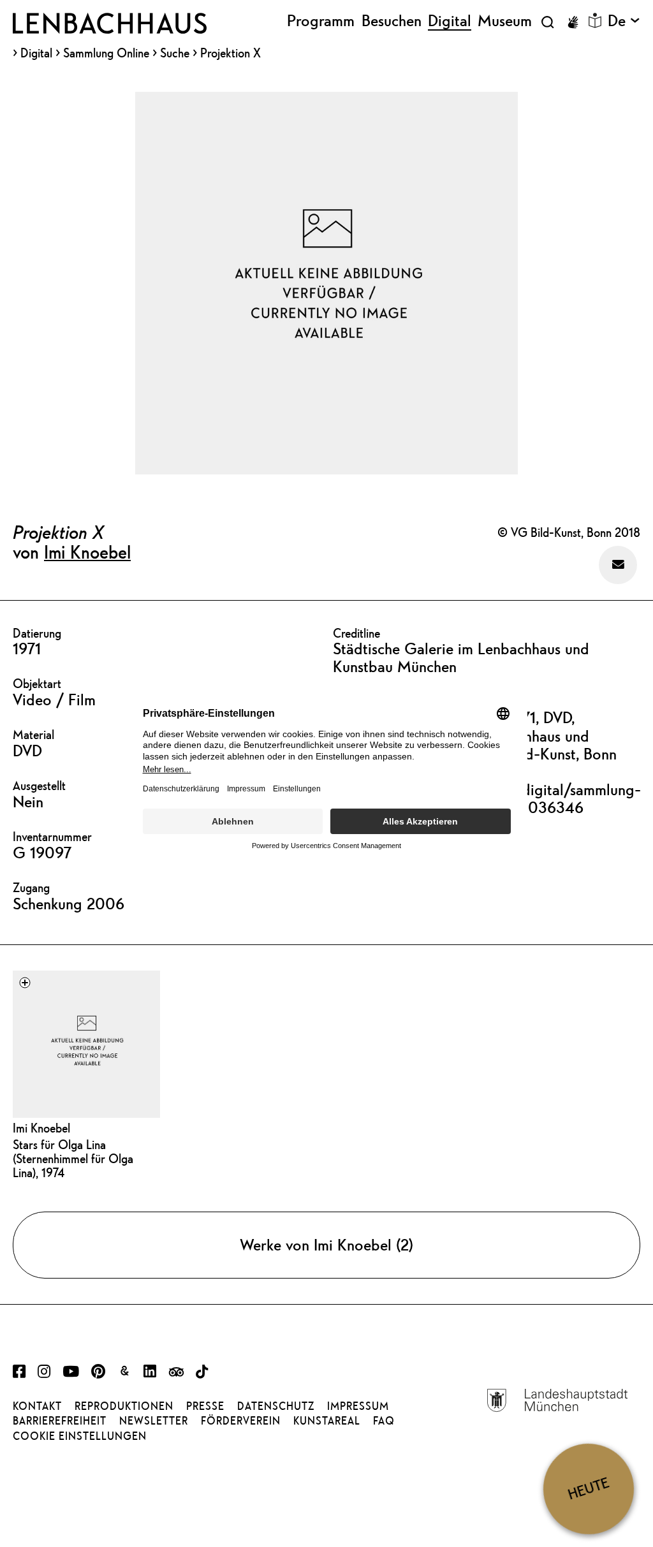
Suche (174, 52)
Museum (505, 21)
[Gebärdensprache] (573, 22)
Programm (321, 21)
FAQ (384, 1420)
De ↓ (624, 21)
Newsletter (153, 1420)
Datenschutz (275, 1406)
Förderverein (241, 1420)
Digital (36, 53)
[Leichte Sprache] (595, 20)
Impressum (358, 1406)
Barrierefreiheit (59, 1420)
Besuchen (392, 21)
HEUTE (588, 1488)
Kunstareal (326, 1420)
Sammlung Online (106, 53)
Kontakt (37, 1406)
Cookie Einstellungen (80, 1436)
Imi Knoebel (87, 551)
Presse (205, 1406)
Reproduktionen (124, 1406)
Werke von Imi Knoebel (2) (326, 1244)
